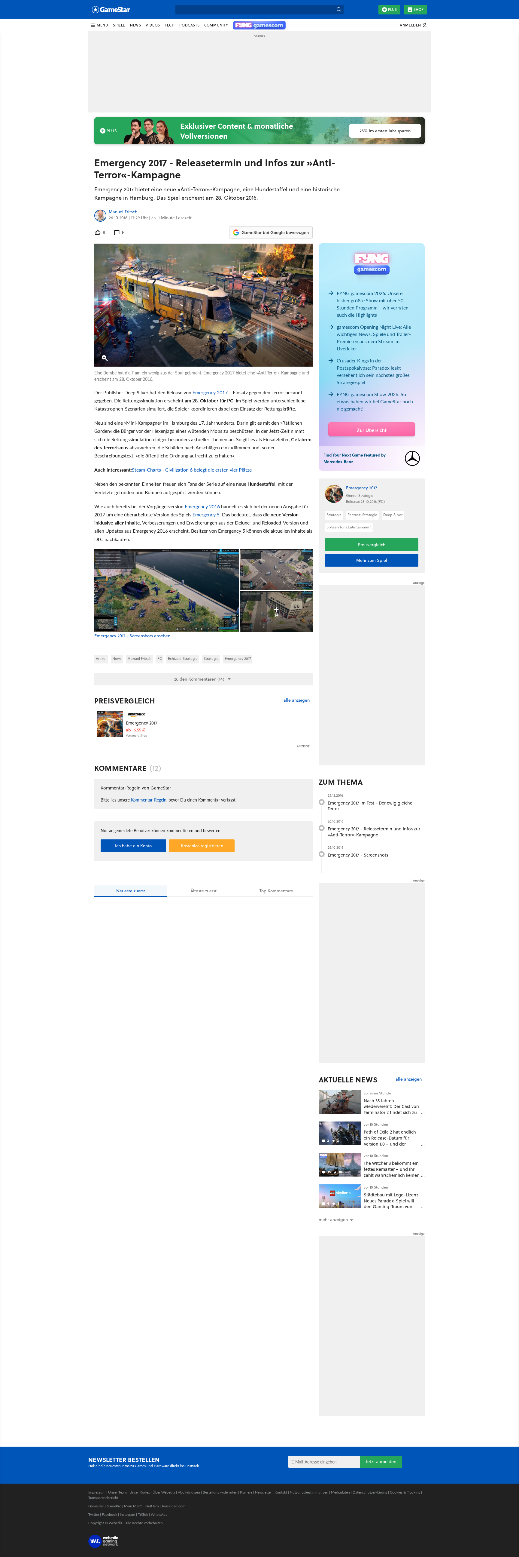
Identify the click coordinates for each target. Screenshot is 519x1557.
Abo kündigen (189, 1492)
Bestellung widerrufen (220, 1492)
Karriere (246, 1492)
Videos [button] (153, 25)
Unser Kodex (139, 1492)
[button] (99, 25)
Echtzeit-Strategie (183, 658)
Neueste (130, 891)
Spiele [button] (119, 25)
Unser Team (117, 1492)
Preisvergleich (124, 700)
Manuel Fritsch (123, 212)
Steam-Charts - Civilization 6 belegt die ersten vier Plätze (192, 469)
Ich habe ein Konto (133, 846)
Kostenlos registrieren (202, 846)
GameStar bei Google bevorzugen (275, 232)
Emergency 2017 (210, 392)
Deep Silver (392, 514)
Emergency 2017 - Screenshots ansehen (132, 636)
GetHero (152, 1506)
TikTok (143, 1514)
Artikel (101, 658)
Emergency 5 (206, 514)
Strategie (211, 658)
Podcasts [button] (189, 25)
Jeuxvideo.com (173, 1506)
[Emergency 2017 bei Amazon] (110, 724)
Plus (392, 9)
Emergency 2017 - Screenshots (358, 855)
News (116, 658)
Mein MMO (133, 1506)
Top (276, 891)
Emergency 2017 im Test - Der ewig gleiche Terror (370, 806)
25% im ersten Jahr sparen (385, 131)
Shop (418, 9)
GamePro (114, 1506)
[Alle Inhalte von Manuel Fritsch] (100, 216)
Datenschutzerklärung (370, 1492)
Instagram (127, 1514)
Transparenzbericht (103, 1497)
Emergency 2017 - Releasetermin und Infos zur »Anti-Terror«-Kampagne (374, 832)
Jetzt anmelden (381, 1461)
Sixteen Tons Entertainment (349, 527)
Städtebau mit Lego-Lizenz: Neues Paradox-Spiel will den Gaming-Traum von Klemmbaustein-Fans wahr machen (392, 1207)
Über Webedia (164, 1492)
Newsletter (263, 1492)
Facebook (109, 1514)
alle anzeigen (297, 700)
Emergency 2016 (202, 506)
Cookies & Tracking (405, 1492)
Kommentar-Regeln (148, 800)
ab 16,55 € (135, 730)
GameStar (96, 1506)
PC (159, 658)
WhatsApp (159, 1514)
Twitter (93, 1514)
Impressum (96, 1492)
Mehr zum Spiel (371, 560)
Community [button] (216, 25)
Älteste (203, 891)
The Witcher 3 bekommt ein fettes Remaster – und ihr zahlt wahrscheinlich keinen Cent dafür (392, 1172)
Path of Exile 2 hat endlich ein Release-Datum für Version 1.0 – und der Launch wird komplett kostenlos (390, 1144)
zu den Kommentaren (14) (199, 679)
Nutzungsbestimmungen (309, 1492)
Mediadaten (340, 1492)
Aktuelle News (348, 1079)
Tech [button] (170, 25)
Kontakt (281, 1492)
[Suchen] (339, 9)
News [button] (135, 25)
